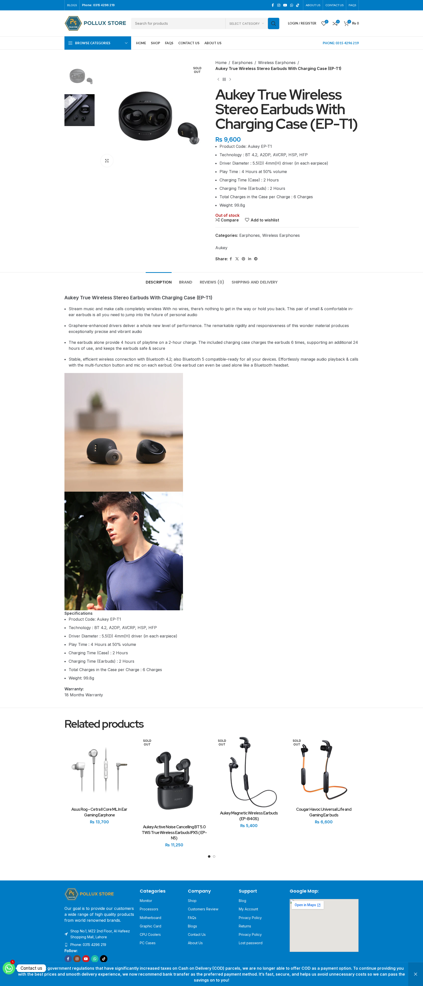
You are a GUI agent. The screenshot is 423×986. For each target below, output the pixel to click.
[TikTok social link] (298, 5)
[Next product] (230, 79)
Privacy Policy (250, 918)
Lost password (250, 943)
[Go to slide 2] (214, 858)
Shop (192, 900)
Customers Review (203, 909)
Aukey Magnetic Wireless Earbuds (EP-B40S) (249, 816)
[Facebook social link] (273, 5)
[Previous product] (218, 79)
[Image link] (89, 893)
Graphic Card (150, 926)
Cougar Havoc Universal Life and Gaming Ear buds (323, 812)
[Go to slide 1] (209, 858)
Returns (245, 926)
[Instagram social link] (279, 5)
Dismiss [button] (415, 974)
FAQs (192, 918)
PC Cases (148, 943)
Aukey (221, 247)
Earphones (242, 62)
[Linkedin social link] (250, 259)
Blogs (192, 926)
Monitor (146, 900)
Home (221, 62)
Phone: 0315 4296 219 (88, 944)
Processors (149, 909)
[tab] (159, 279)
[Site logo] (95, 23)
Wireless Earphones (277, 62)
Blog (242, 900)
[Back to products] (224, 79)
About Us (195, 943)
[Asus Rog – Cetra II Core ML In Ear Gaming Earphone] (99, 770)
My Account (248, 909)
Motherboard (150, 918)
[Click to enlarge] (107, 160)
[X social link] (237, 259)
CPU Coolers (150, 934)
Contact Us (197, 934)
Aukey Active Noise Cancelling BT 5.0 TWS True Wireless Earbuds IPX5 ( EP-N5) (174, 832)
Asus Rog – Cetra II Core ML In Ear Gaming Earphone (99, 812)
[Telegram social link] (256, 259)
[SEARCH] (273, 23)
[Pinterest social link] (243, 259)
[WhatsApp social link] (292, 5)
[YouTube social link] (285, 5)
